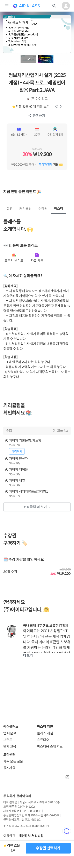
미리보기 (17, 451)
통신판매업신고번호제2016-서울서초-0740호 (31, 815)
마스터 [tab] (58, 208)
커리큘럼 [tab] (25, 208)
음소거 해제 (20, 22)
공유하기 (39, 116)
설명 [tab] (10, 208)
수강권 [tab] (42, 208)
